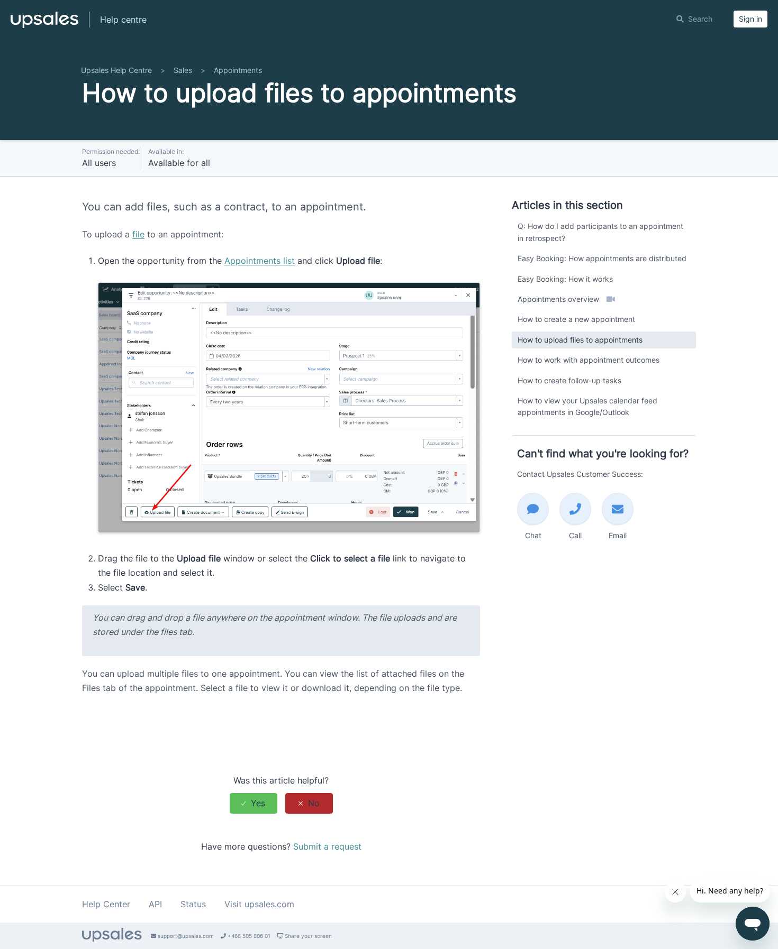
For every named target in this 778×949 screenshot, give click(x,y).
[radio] (253, 803)
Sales (183, 70)
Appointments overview (559, 298)
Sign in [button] (750, 18)
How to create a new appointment (576, 319)
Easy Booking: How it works (565, 278)
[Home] (44, 24)
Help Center (106, 904)
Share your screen (307, 936)
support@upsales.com (185, 936)
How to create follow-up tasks (569, 380)
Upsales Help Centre (116, 70)
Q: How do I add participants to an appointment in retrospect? (600, 232)
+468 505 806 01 (248, 936)
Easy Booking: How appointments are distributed (602, 258)
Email (618, 535)
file (138, 234)
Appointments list (259, 260)
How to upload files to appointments (580, 339)
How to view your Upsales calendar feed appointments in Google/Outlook (587, 406)
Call (575, 535)
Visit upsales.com (259, 904)
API (155, 904)
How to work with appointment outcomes (588, 359)
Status (193, 904)
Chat (533, 535)
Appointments (238, 70)
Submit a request (327, 846)
